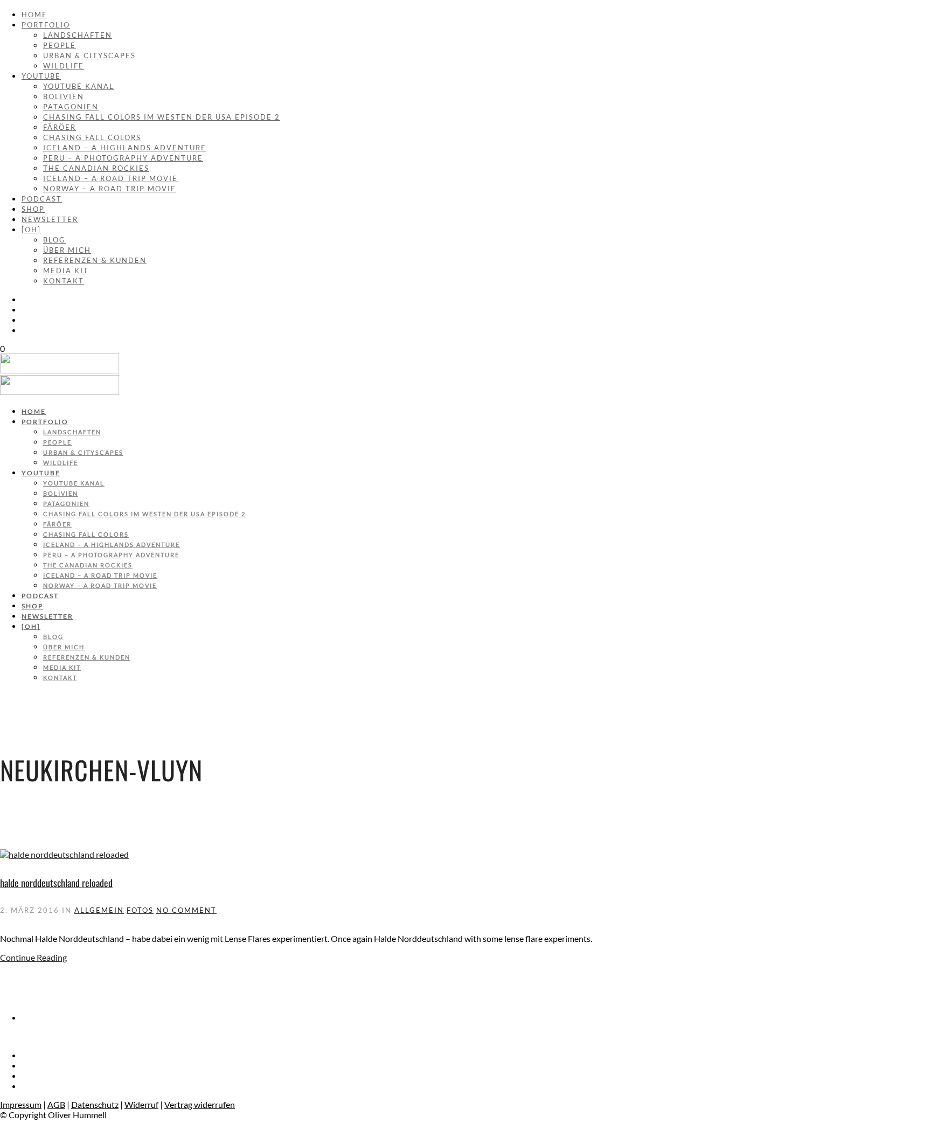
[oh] (31, 229)
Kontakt (63, 280)
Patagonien (71, 106)
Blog (54, 239)
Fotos (140, 910)
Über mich (67, 250)
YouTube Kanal (78, 86)
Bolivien (63, 96)
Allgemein (99, 910)
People (59, 45)
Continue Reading (33, 957)
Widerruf (141, 1104)
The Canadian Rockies (96, 168)
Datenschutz (95, 1104)
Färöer (59, 127)
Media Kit (66, 270)
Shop (33, 209)
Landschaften (77, 35)
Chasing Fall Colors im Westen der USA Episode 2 (161, 117)
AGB (56, 1104)
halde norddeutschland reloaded (56, 883)
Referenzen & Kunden (95, 260)
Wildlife (63, 65)
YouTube (41, 76)
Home (34, 14)
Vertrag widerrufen (199, 1104)
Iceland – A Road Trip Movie (110, 178)
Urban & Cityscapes (89, 55)
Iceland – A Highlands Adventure (124, 147)
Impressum (20, 1104)
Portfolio (46, 24)
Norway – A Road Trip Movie (109, 188)
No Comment (186, 910)
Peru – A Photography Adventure (123, 158)
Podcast (42, 199)
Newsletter (50, 219)
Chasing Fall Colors (92, 137)
